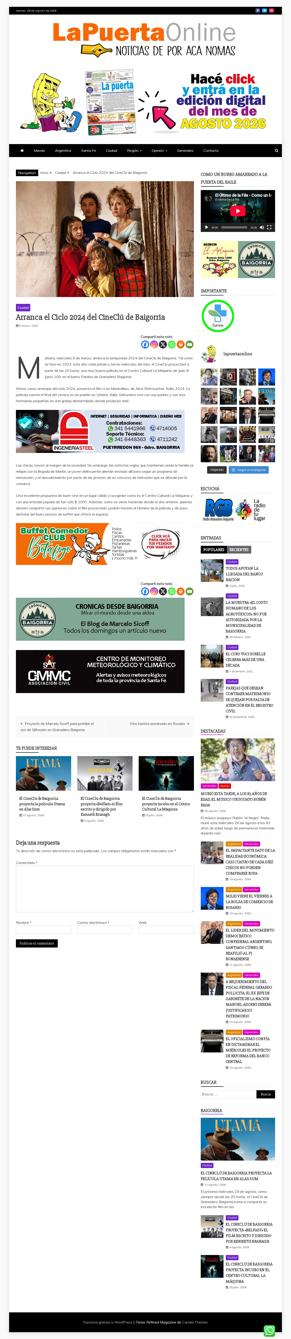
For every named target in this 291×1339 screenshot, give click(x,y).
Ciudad (111, 150)
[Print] (181, 344)
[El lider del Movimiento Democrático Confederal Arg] (209, 415)
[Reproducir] (206, 227)
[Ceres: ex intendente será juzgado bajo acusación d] (247, 396)
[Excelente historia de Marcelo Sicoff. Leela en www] (247, 376)
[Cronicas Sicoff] (100, 645)
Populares (213, 549)
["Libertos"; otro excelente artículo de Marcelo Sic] (266, 453)
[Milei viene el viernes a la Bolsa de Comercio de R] (266, 376)
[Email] (189, 344)
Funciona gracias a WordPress (108, 1322)
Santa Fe (88, 150)
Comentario (26, 862)
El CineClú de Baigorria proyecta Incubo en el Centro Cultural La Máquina (166, 804)
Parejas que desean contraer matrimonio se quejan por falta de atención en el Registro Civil (249, 700)
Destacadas (213, 731)
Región (132, 150)
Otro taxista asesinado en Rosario (157, 723)
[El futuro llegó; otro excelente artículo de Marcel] (228, 396)
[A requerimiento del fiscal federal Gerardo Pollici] (247, 415)
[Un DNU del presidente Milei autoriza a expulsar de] (247, 453)
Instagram (271, 10)
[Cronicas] (256, 259)
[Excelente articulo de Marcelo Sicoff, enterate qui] (209, 434)
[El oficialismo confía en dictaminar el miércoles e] (266, 415)
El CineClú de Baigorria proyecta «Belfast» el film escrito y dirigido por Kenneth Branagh (102, 806)
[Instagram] (154, 344)
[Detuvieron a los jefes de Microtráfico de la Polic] (228, 376)
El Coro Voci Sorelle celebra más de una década (246, 659)
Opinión (158, 150)
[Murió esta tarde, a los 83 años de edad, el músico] (209, 376)
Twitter (264, 10)
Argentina (63, 150)
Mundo (39, 150)
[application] (238, 211)
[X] (163, 344)
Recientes (239, 549)
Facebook (258, 10)
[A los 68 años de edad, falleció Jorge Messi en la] (228, 434)
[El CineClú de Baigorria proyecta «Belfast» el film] (266, 434)
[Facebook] (145, 344)
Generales (185, 150)
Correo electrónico (93, 922)
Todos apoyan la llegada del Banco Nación (244, 574)
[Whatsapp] (172, 344)
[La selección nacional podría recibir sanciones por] (228, 453)
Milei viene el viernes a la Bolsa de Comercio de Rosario (249, 902)
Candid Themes (195, 1322)
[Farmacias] (219, 316)
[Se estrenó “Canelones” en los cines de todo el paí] (228, 415)
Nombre (23, 922)
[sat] (100, 697)
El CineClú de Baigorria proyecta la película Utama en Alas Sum (42, 804)
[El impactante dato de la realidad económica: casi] (209, 396)
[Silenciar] (262, 227)
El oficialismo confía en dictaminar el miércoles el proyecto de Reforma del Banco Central (248, 1050)
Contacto (211, 150)
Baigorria (211, 1110)
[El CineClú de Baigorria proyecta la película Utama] (266, 396)
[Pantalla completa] (269, 227)
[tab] (214, 550)
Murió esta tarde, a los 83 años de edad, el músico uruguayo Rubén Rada (234, 799)
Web (143, 922)
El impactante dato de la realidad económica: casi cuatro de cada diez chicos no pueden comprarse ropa (250, 862)
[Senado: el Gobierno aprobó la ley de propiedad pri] (247, 434)
